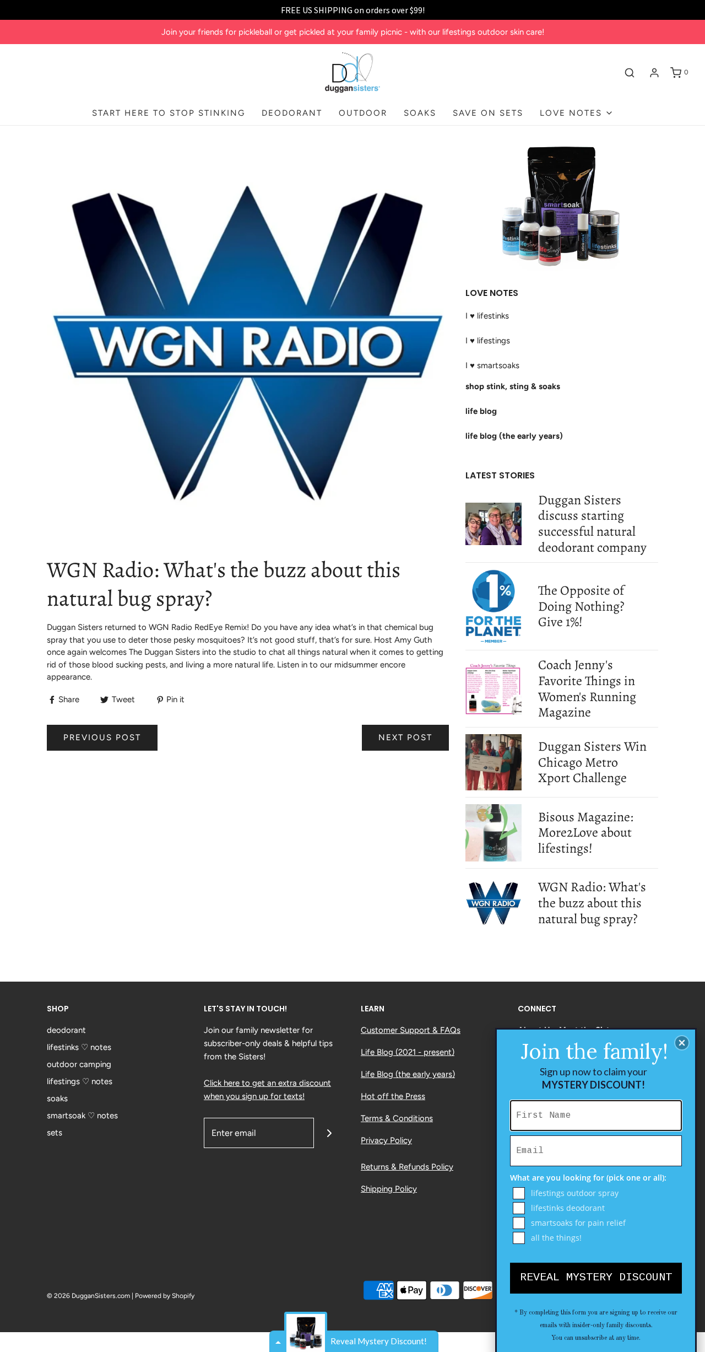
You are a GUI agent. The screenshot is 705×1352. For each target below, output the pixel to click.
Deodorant (292, 113)
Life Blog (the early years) (408, 1074)
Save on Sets (488, 113)
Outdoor (363, 113)
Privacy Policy (386, 1140)
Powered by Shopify (164, 1296)
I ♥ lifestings (487, 341)
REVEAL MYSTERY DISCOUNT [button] (596, 1277)
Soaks (420, 113)
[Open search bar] (629, 73)
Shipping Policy (389, 1189)
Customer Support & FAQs (410, 1030)
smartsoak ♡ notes (82, 1116)
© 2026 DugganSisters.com (88, 1296)
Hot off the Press (393, 1096)
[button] (681, 1042)
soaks (57, 1098)
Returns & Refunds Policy (407, 1167)
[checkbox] (597, 1193)
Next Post (405, 737)
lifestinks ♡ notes (79, 1047)
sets (54, 1133)
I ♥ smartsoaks (492, 365)
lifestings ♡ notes (79, 1081)
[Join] (329, 1133)
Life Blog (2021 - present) (407, 1052)
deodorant (66, 1030)
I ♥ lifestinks (487, 316)
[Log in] (654, 72)
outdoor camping (79, 1064)
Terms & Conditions (397, 1118)
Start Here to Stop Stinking (168, 113)
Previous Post (102, 737)
